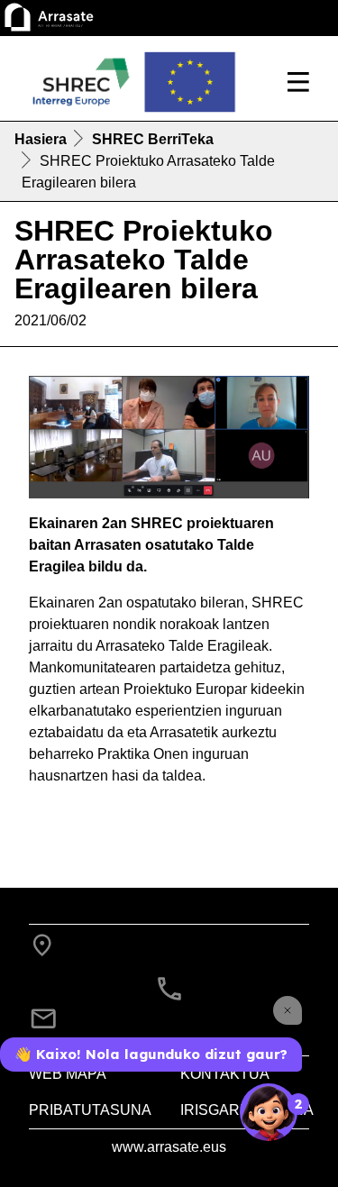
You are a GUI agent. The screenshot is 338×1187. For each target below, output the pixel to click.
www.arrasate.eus (169, 1147)
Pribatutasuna (90, 1110)
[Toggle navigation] (298, 82)
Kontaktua (224, 1074)
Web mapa (67, 1074)
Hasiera (40, 139)
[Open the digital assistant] (268, 1112)
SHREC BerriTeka (153, 139)
